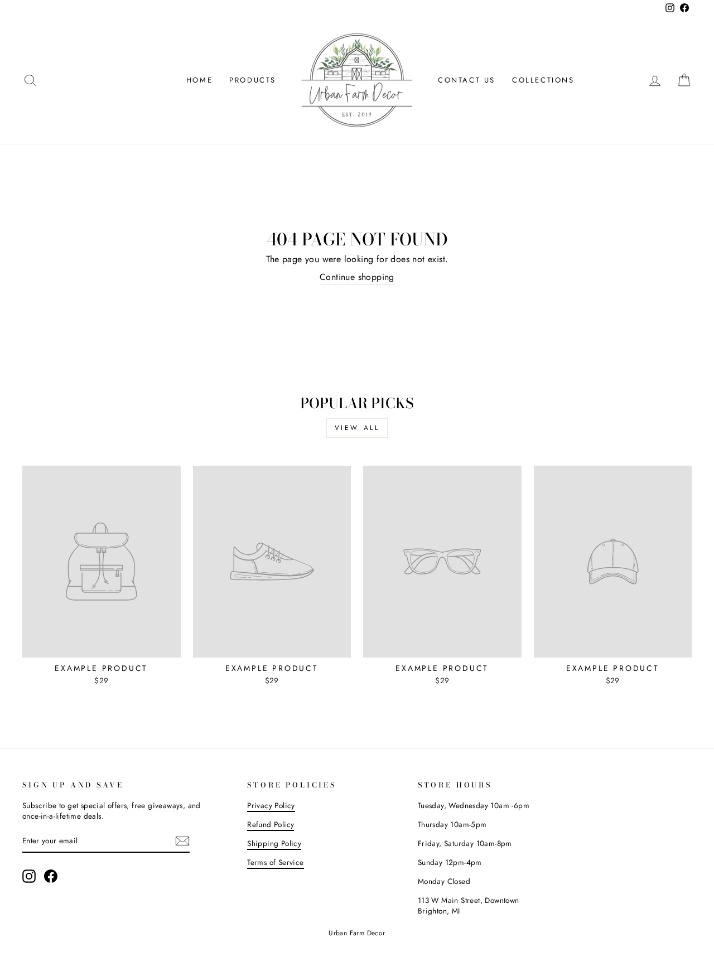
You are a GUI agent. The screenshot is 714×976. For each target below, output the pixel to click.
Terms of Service (275, 862)
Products (252, 80)
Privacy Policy (271, 805)
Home (199, 80)
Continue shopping (357, 277)
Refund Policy (270, 824)
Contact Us (466, 80)
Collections (543, 80)
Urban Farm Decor (357, 933)
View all (357, 428)
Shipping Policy (274, 843)
